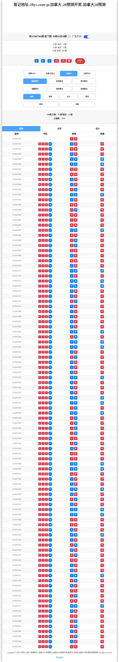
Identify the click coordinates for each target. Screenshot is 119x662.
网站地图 (59, 657)
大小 (68, 97)
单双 (87, 97)
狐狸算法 (34, 81)
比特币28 (87, 74)
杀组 (50, 97)
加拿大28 (31, 74)
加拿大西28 (50, 74)
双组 (77, 104)
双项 (41, 104)
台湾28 (68, 74)
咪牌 (79, 60)
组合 (32, 97)
